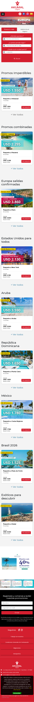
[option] (17, 21)
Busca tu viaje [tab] (9, 29)
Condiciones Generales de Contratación (17, 642)
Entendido (17, 693)
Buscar (18, 58)
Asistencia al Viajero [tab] (24, 30)
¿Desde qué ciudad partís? (17, 49)
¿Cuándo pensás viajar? (17, 43)
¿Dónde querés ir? (17, 36)
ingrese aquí (5, 697)
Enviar (17, 613)
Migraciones (17, 648)
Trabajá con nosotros (17, 636)
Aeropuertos (17, 654)
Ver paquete (26, 107)
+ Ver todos (17, 114)
